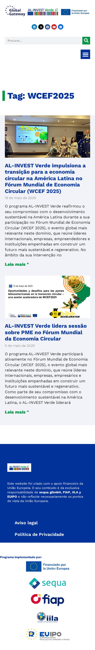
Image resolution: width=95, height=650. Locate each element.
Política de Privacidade (39, 534)
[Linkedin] (34, 27)
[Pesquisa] (86, 40)
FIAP (66, 492)
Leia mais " (17, 264)
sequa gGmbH (50, 492)
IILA (74, 492)
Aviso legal (26, 522)
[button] (85, 54)
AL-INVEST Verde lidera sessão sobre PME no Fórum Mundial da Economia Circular (46, 332)
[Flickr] (60, 27)
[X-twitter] (41, 27)
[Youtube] (54, 27)
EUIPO (12, 496)
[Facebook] (47, 27)
